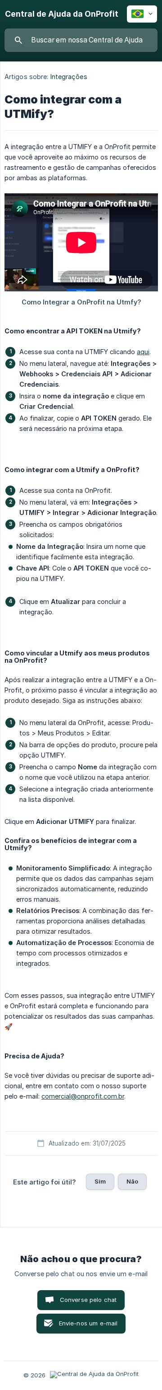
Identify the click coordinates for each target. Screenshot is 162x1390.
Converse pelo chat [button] (88, 1299)
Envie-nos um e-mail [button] (88, 1323)
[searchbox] (81, 40)
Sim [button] (100, 1181)
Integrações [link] (68, 76)
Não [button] (132, 1181)
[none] (61, 14)
